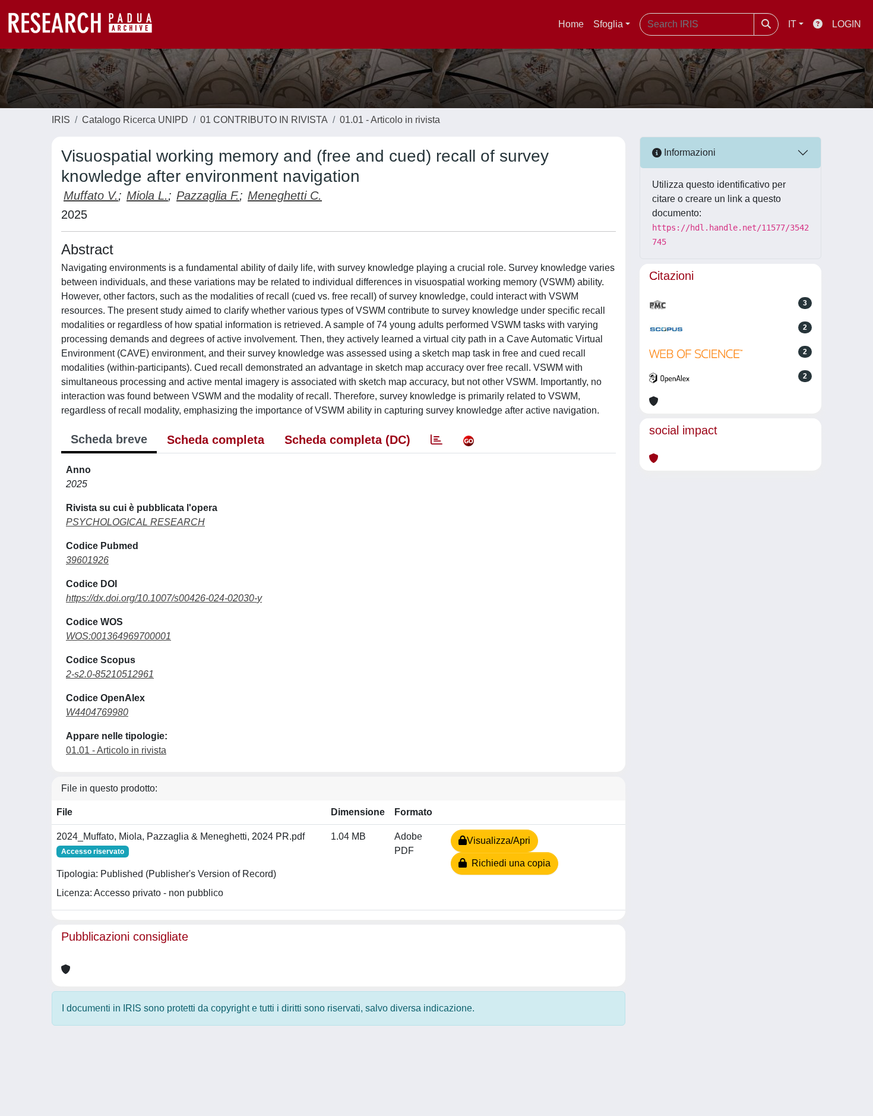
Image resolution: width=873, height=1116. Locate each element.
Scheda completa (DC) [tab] (347, 439)
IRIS (61, 120)
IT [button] (792, 24)
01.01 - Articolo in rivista (390, 120)
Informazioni (689, 152)
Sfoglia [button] (608, 24)
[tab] (436, 439)
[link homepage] (86, 24)
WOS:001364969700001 (118, 636)
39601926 (87, 560)
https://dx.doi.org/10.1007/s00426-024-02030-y (164, 598)
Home (571, 24)
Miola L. (147, 195)
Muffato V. (91, 195)
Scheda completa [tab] (215, 439)
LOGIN (846, 24)
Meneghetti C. (285, 195)
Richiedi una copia (509, 863)
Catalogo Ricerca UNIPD (135, 120)
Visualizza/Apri (498, 841)
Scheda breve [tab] (109, 439)
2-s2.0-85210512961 (110, 674)
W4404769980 (97, 712)
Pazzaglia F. (207, 195)
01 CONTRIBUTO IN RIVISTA (264, 120)
